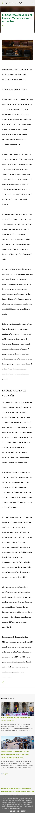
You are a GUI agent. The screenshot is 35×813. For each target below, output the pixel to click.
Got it (23, 811)
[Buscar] (32, 3)
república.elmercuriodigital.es (15, 3)
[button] (3, 26)
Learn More (14, 811)
